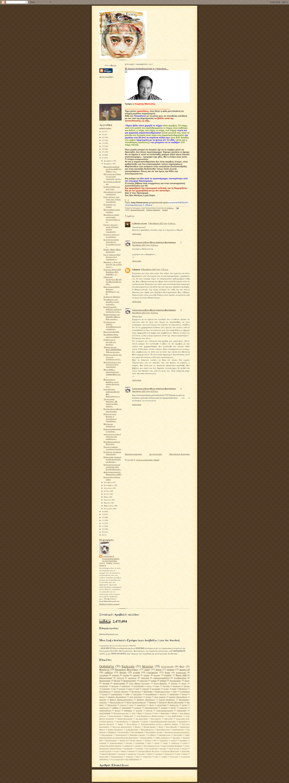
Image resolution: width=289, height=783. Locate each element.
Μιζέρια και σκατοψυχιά (109, 425)
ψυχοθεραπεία (180, 677)
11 (103, 526)
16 (103, 511)
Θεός (182, 666)
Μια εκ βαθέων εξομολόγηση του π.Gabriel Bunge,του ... (112, 373)
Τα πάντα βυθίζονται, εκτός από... (112, 188)
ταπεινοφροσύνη (117, 756)
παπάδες (168, 675)
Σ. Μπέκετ (152, 735)
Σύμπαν (174, 683)
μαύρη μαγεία (174, 748)
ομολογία (183, 708)
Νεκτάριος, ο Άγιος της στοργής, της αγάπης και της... (113, 264)
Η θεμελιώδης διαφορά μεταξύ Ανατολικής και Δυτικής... (112, 459)
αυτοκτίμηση (139, 743)
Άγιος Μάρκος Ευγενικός (139, 683)
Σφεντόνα (176, 738)
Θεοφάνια (183, 689)
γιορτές (165, 743)
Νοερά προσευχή (116, 702)
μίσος (157, 686)
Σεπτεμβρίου (109, 485)
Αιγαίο (148, 697)
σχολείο (122, 689)
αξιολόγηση (161, 705)
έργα (131, 705)
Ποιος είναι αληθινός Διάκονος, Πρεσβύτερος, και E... (112, 290)
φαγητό (106, 683)
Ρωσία (167, 672)
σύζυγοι (149, 710)
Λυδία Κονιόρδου (132, 729)
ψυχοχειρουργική (117, 759)
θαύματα (115, 686)
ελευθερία (103, 675)
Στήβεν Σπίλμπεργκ (162, 738)
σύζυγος (163, 694)
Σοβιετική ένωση (165, 735)
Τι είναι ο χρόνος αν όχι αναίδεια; (111, 235)
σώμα (130, 689)
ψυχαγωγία (174, 756)
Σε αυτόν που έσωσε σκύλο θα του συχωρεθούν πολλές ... (112, 243)
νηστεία (136, 675)
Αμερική (102, 699)
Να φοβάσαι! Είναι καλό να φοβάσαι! (112, 335)
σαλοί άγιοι (132, 754)
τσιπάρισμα (174, 694)
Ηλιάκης (138, 727)
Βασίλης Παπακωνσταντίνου (121, 699)
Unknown (136, 269)
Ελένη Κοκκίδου (160, 683)
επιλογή (120, 677)
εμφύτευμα (104, 708)
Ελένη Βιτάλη (132, 724)
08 (103, 535)
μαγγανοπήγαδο (151, 748)
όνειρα (102, 697)
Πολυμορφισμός (107, 735)
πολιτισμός (137, 694)
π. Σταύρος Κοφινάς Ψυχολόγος (148, 751)
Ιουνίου (107, 494)
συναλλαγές (169, 754)
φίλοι (138, 756)
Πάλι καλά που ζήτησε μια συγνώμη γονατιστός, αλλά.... (112, 176)
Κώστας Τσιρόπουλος (115, 729)
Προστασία (148, 691)
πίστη (159, 669)
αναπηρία (102, 743)
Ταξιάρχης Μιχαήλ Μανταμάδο (171, 702)
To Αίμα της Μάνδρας (112, 297)
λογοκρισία (139, 748)
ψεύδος (166, 689)
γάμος (147, 669)
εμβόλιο (109, 672)
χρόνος (147, 675)
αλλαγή (174, 740)
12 (103, 523)
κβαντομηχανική (151, 708)
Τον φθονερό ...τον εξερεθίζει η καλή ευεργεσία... (111, 301)
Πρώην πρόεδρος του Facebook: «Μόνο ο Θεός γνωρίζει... (112, 316)
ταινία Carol (103, 756)
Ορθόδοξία (112, 732)
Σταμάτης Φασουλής (153, 210)
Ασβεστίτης (136, 721)
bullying (174, 713)
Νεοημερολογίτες (178, 729)
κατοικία (137, 708)
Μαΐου (106, 497)
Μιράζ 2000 (181, 675)
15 (103, 514)
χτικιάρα (165, 210)
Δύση (174, 689)
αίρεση (126, 675)
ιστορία (115, 675)
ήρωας (184, 683)
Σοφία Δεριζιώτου (162, 691)
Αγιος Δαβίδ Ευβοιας (175, 716)
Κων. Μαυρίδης (171, 727)
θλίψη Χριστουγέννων (152, 746)
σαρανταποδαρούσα (137, 210)
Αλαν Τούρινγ (156, 719)
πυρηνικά (122, 754)
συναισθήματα (151, 694)
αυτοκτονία (181, 672)
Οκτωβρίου (108, 482)
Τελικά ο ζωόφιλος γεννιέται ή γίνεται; (112, 448)
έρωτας (157, 675)
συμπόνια (158, 754)
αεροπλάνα (164, 740)
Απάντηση (136, 233)
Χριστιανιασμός (111, 740)
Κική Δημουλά (105, 691)
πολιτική (145, 677)
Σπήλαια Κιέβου (147, 738)
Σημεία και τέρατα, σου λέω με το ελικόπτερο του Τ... (113, 356)
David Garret (165, 713)
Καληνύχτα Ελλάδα (111, 332)
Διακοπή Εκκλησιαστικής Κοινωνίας (163, 721)
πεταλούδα (186, 751)
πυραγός (139, 710)
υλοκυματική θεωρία (164, 710)
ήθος (155, 740)
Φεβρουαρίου (109, 505)
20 (103, 149)
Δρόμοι (120, 724)
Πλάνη (117, 680)
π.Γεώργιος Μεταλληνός (170, 751)
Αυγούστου (108, 488)
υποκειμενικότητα (161, 677)
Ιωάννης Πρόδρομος (167, 699)
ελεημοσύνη (185, 691)
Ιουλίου (107, 491)
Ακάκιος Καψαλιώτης (125, 719)
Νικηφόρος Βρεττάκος (126, 669)
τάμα (178, 754)
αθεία (151, 705)
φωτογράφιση (104, 713)
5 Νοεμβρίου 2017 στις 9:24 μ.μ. (157, 243)
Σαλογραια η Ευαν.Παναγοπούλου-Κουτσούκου (111, 558)
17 (103, 158)
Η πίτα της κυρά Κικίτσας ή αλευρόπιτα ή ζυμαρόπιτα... (110, 417)
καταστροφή (139, 686)
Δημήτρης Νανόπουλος (146, 699)
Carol (156, 713)
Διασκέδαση (183, 721)
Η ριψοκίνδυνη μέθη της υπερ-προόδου (113, 410)
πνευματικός (175, 680)
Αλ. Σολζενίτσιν (142, 719)
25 (103, 134)
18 (103, 155)
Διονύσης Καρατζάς (106, 724)
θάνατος (148, 666)
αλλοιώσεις (183, 740)
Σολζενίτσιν (178, 735)
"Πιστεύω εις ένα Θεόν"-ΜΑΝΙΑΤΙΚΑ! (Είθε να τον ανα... (112, 349)
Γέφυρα (145, 721)
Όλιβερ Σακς (129, 716)
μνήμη (154, 680)
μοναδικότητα (116, 694)
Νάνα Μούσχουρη (163, 729)
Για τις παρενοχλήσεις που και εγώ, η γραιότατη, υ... (112, 256)
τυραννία (129, 756)
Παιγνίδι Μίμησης (137, 732)
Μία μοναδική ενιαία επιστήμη (112, 210)
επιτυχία (144, 680)
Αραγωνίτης (168, 719)
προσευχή (184, 669)
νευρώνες (132, 677)
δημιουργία (174, 705)
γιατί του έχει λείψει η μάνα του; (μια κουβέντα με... (112, 436)
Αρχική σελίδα (155, 454)
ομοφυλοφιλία (105, 710)
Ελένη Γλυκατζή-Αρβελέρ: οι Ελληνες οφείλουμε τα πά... (113, 309)
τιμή (137, 689)
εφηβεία (115, 708)
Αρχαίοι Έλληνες (123, 721)
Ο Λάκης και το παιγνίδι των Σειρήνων (110, 341)
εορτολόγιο (128, 746)
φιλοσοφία (156, 689)
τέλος (187, 680)
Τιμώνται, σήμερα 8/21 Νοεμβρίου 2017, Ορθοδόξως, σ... (112, 271)
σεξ (114, 689)
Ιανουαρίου (108, 508)
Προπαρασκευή (121, 735)
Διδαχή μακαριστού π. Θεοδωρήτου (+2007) (113, 473)
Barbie (140, 713)
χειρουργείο (147, 756)
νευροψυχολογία (105, 751)
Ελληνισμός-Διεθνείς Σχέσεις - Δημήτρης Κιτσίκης (159, 724)
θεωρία (105, 694)
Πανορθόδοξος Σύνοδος (154, 732)
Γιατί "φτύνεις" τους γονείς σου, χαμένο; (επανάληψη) (112, 199)
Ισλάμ (161, 727)
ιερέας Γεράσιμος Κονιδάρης (172, 746)
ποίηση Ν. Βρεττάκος (108, 754)
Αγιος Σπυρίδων (135, 697)
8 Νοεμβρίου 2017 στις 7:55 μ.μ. (154, 269)
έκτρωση (148, 740)
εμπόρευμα (175, 743)
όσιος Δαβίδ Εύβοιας (132, 759)
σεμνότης (142, 754)
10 (103, 529)
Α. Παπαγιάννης (139, 223)
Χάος (175, 691)
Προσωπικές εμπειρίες (137, 735)
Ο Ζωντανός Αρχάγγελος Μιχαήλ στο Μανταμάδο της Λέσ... (113, 280)
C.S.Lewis (148, 713)
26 (103, 131)
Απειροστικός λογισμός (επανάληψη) (113, 193)
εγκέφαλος (152, 672)
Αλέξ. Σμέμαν (160, 697)
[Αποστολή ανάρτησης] (177, 208)
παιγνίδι (166, 686)
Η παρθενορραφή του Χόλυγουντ (112, 443)
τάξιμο (185, 754)
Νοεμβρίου (108, 163)
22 (103, 143)
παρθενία (176, 686)
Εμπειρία (128, 666)
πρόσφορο (128, 710)
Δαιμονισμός (105, 680)
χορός (156, 756)
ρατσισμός (106, 689)
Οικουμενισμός (105, 677)
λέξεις (149, 686)
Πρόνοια (152, 702)
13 (103, 520)
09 (103, 532)
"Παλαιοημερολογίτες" (121, 713)
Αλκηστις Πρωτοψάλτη (178, 697)
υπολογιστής (182, 710)
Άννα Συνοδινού (115, 716)
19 (103, 152)
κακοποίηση (126, 708)
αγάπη (136, 672)
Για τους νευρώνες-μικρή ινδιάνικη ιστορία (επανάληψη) (111, 228)
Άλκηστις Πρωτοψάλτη (117, 697)
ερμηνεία (138, 746)
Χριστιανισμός (129, 680)
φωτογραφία (119, 683)
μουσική (164, 708)
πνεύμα (187, 686)
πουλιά (117, 710)
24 (103, 137)
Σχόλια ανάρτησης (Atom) (148, 459)
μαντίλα (163, 748)
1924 (133, 713)
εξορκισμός (103, 686)
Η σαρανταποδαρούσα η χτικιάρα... (112, 430)
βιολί (149, 743)
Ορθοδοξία (106, 666)
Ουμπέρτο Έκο (123, 732)
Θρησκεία (104, 669)
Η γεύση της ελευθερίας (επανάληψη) (112, 453)
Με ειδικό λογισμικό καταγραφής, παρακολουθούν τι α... (112, 218)
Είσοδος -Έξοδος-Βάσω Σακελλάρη (112, 250)
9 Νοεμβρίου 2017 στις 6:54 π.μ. (157, 311)
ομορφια (132, 751)
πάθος (127, 694)
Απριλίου (108, 500)
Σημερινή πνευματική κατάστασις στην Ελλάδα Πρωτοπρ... (112, 466)
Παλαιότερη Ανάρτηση (179, 454)
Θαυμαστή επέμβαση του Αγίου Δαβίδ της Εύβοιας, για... (112, 169)
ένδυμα (123, 705)
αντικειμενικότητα (116, 743)
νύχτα (116, 751)
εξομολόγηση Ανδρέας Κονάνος (110, 746)
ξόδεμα (123, 751)
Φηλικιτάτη (112, 705)
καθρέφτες (126, 686)
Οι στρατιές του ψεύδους (110, 205)
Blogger (113, 65)
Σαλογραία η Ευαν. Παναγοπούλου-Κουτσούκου (118, 20)
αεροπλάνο (141, 705)
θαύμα (123, 672)
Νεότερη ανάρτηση (133, 454)
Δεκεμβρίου (108, 161)
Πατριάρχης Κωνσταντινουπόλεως (177, 732)
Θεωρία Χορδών (150, 727)
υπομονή (145, 689)
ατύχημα (129, 743)
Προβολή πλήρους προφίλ (109, 604)
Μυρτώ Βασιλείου (147, 729)
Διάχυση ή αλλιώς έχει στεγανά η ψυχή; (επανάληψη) (112, 364)
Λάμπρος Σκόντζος (121, 691)
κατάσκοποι (128, 748)
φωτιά (184, 694)
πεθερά (163, 680)
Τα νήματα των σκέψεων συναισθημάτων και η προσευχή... (112, 325)
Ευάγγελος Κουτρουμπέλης (122, 727)
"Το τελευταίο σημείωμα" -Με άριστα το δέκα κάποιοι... (111, 402)
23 (103, 140)
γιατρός (157, 743)
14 (103, 517)
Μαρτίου (107, 503)
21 (103, 146)
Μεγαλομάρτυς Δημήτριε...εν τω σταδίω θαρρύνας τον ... (111, 383)
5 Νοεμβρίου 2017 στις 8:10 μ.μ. (162, 223)
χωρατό (164, 756)
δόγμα (184, 705)
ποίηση (170, 669)
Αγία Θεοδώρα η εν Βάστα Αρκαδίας (150, 716)
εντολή (184, 743)
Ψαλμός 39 (123, 740)
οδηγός (173, 708)
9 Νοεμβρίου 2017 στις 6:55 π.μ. (157, 390)
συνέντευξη (167, 666)
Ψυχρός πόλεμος (136, 740)
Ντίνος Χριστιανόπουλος (136, 702)
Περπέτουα (136, 691)
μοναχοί (185, 748)
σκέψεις (150, 754)
